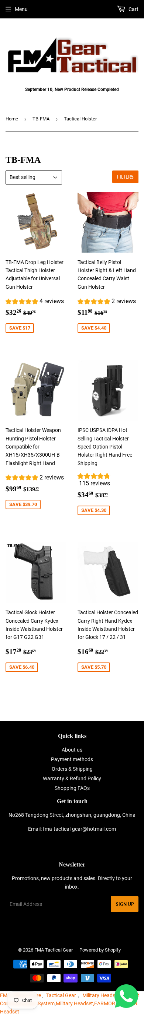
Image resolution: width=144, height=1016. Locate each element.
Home (12, 119)
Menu (21, 9)
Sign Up (125, 904)
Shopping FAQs (72, 788)
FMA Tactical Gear (53, 950)
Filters (125, 177)
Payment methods (72, 759)
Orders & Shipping (72, 769)
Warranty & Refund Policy (72, 778)
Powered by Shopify (100, 950)
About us (72, 750)
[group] (35, 302)
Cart (132, 9)
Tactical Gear (61, 995)
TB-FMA (40, 119)
